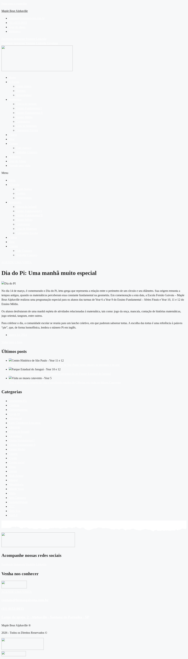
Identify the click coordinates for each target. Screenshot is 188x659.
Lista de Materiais (26, 125)
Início (12, 180)
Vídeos (13, 134)
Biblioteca (15, 156)
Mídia (12, 493)
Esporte (13, 453)
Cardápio (14, 405)
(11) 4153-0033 (12, 609)
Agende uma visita (19, 165)
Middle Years (16, 488)
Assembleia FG (18, 400)
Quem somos (23, 86)
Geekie (13, 471)
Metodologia (16, 484)
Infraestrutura (24, 95)
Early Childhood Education (25, 422)
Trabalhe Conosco (26, 152)
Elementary (15, 436)
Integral (13, 480)
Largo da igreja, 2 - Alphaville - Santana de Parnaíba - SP (45, 617)
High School (16, 475)
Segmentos (15, 99)
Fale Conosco (24, 250)
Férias (12, 466)
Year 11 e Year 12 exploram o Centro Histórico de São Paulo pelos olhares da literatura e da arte (64, 364)
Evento (13, 458)
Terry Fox (14, 510)
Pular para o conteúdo (14, 3)
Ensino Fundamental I (29, 108)
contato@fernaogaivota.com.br (24, 600)
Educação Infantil (26, 103)
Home (12, 77)
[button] (98, 82)
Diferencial (15, 418)
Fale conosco (23, 147)
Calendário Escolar (27, 130)
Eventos (21, 90)
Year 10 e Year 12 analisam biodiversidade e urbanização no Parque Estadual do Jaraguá (60, 373)
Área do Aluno (17, 161)
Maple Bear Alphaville (14, 10)
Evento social (16, 462)
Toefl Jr (13, 515)
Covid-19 (14, 414)
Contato (13, 143)
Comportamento (18, 409)
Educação (14, 427)
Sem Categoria (17, 497)
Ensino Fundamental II (29, 112)
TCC (12, 506)
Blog (12, 139)
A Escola (14, 81)
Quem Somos (24, 189)
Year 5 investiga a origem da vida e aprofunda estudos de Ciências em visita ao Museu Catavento (65, 382)
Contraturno (23, 121)
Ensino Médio (24, 117)
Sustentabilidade (18, 502)
